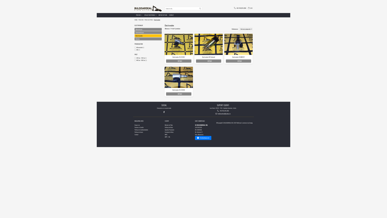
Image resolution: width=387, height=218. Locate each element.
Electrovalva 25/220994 (178, 90)
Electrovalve (139, 36)
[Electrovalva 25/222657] (179, 44)
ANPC (166, 135)
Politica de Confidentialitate (141, 130)
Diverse (138, 39)
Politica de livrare (139, 132)
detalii (180, 61)
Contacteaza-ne (204, 138)
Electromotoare (140, 32)
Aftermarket (139, 47)
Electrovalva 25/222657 (179, 57)
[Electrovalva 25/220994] (179, 77)
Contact (171, 15)
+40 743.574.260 (224, 111)
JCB (137, 50)
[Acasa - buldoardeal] (148, 9)
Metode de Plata (163, 15)
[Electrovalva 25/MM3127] (238, 44)
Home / (136, 20)
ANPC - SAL (167, 137)
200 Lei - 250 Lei (140, 58)
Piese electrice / (149, 20)
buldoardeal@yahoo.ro (224, 114)
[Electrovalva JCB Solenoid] (209, 44)
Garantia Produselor (169, 130)
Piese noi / (141, 20)
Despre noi (137, 125)
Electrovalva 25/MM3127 (238, 57)
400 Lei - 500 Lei (140, 60)
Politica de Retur (169, 127)
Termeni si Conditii (139, 127)
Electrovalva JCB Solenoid (208, 57)
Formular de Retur (169, 132)
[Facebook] (164, 112)
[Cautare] (200, 8)
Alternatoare (139, 29)
